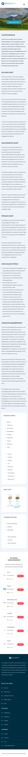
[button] (24, 4)
